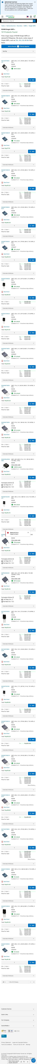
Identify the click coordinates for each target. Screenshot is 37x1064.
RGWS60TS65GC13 (5, 423)
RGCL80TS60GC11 (5, 61)
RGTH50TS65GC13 (5, 829)
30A (20, 40)
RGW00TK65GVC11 (5, 907)
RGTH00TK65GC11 (5, 612)
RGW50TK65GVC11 (5, 314)
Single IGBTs (32, 26)
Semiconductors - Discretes (14, 26)
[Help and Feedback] (33, 1060)
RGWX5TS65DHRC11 (5, 869)
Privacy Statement (6, 1042)
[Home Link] (13, 17)
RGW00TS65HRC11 (5, 133)
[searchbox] (17, 20)
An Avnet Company (6, 1053)
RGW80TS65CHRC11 (5, 756)
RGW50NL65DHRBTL (5, 460)
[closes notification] (35, 2)
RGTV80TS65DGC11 (5, 650)
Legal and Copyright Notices (19, 1042)
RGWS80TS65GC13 (5, 386)
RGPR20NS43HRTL (5, 573)
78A (17, 40)
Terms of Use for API (18, 1044)
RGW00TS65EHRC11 (5, 944)
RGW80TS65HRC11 (5, 170)
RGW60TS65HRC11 (5, 96)
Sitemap (28, 1044)
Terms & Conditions (6, 1044)
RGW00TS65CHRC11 (5, 795)
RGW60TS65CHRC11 (5, 722)
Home (3, 26)
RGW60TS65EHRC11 (5, 242)
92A (23, 40)
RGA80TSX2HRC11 (5, 497)
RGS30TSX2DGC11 (5, 687)
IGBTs (25, 26)
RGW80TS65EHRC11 (5, 207)
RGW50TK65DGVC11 (5, 279)
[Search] (34, 20)
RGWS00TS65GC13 (5, 349)
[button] (2, 17)
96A (27, 40)
